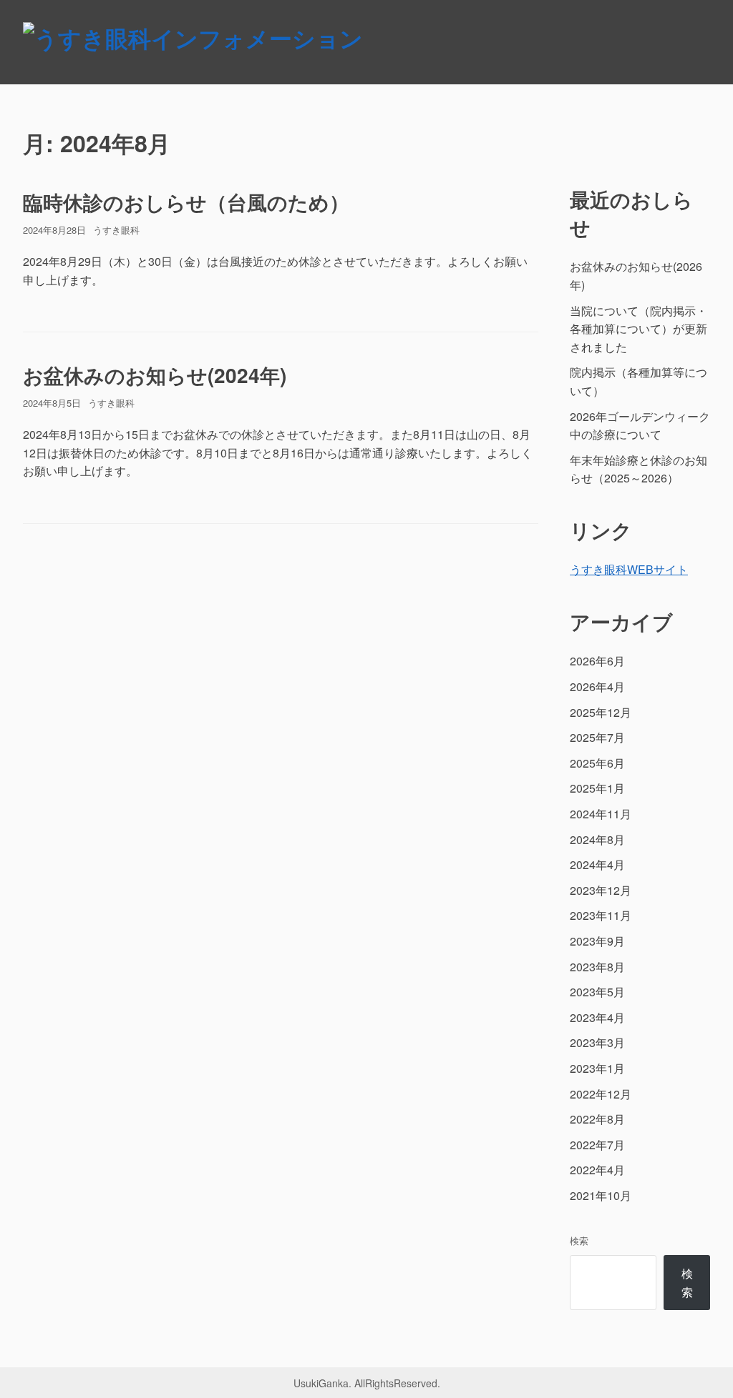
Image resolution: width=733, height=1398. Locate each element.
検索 (579, 1240)
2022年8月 (597, 1119)
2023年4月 (597, 1017)
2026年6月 (597, 661)
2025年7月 (597, 737)
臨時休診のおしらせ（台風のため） (186, 202)
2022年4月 (597, 1169)
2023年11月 (600, 915)
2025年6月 (597, 763)
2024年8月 (597, 839)
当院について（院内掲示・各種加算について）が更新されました (638, 328)
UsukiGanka (321, 1383)
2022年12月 (600, 1094)
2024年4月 (597, 864)
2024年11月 (600, 813)
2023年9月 (597, 941)
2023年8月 (597, 966)
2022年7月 (597, 1144)
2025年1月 (597, 788)
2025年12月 (600, 712)
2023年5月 (597, 991)
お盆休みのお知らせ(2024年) (154, 375)
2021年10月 (600, 1195)
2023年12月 (600, 890)
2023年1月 (597, 1068)
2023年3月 (597, 1042)
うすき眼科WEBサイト (629, 569)
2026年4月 (597, 686)
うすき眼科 (116, 230)
